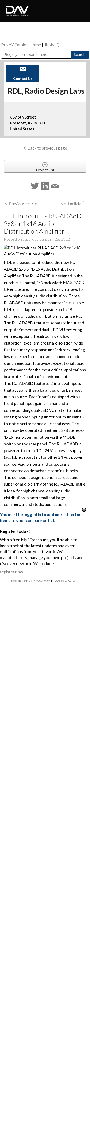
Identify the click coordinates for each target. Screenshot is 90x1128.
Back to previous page (47, 147)
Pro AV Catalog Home (21, 45)
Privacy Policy (41, 580)
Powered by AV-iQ (64, 580)
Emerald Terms (20, 580)
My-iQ (54, 45)
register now (11, 571)
